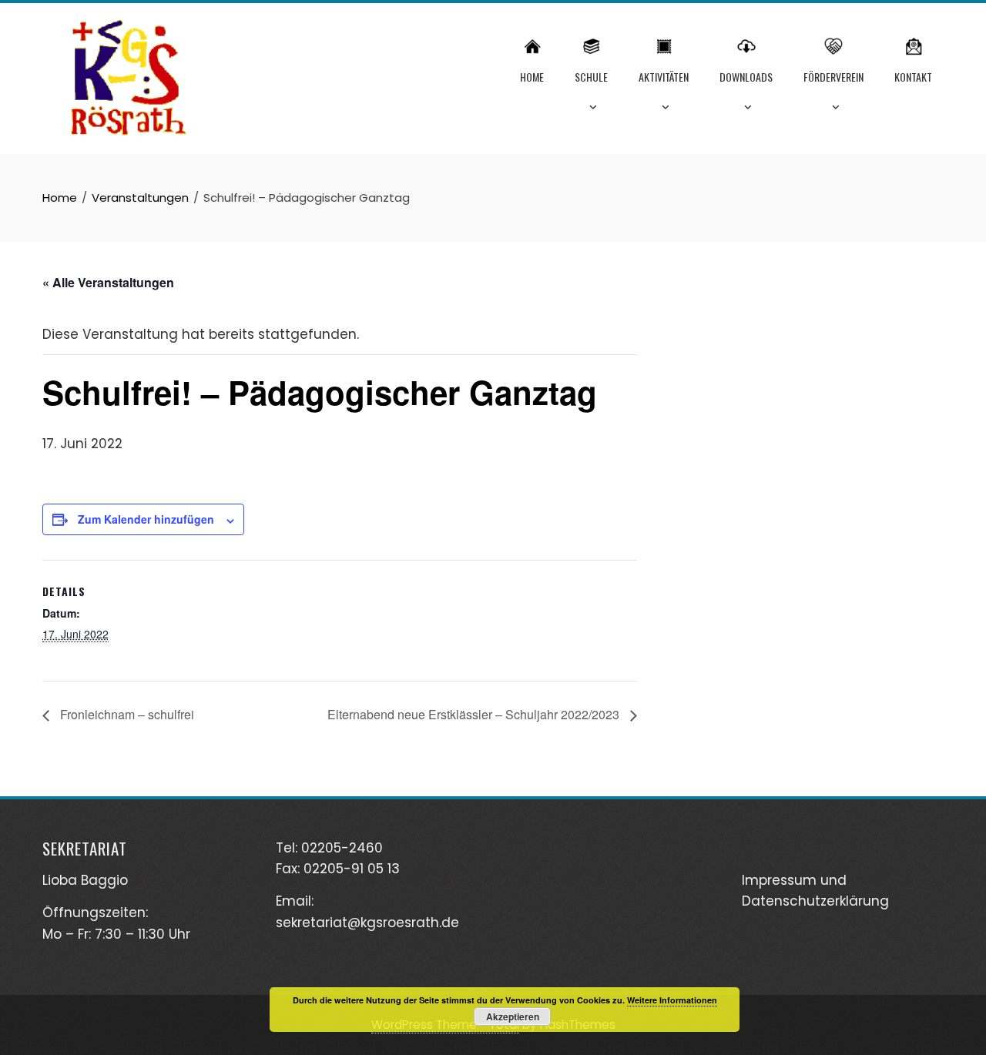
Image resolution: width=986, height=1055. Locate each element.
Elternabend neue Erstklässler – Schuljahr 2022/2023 (474, 714)
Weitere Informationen (672, 1000)
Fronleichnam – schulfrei (125, 714)
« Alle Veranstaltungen (108, 282)
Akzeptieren (512, 1016)
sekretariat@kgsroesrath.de (367, 922)
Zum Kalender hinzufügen (146, 519)
